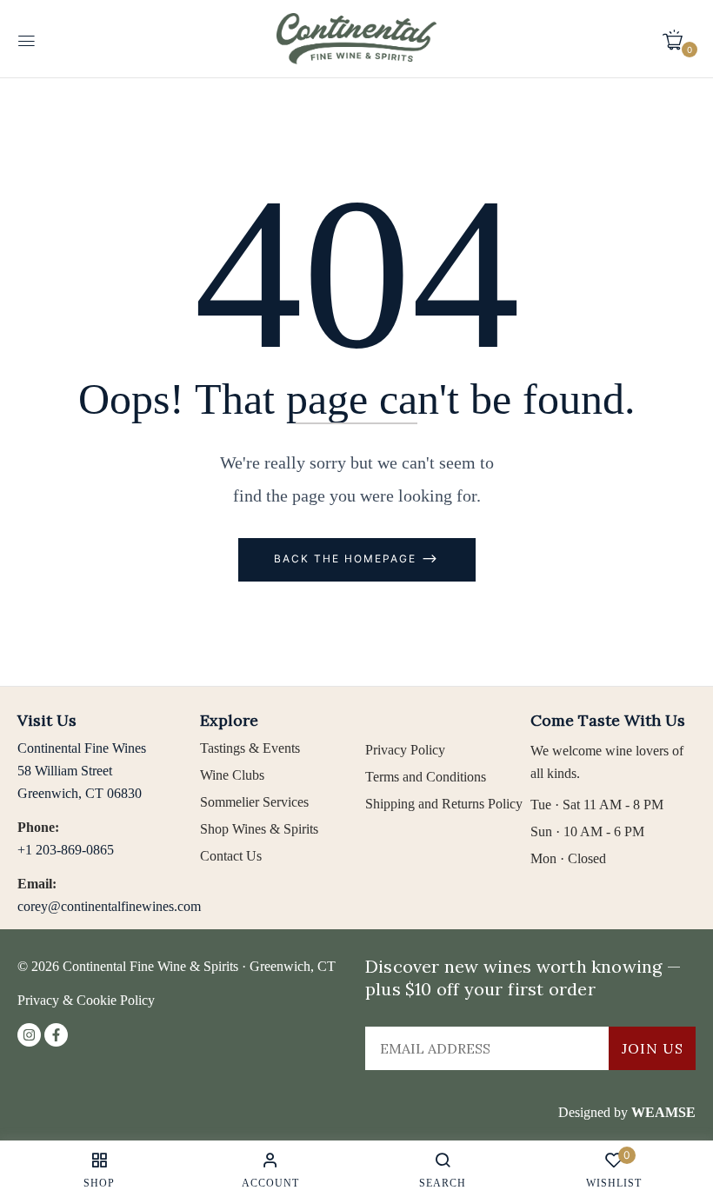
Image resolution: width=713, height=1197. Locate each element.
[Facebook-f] (56, 1035)
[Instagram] (29, 1035)
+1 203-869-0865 (65, 849)
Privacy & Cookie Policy (86, 1000)
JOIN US (652, 1048)
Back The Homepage (347, 558)
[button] (679, 39)
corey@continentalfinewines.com (109, 906)
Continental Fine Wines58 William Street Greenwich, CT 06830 (81, 771)
